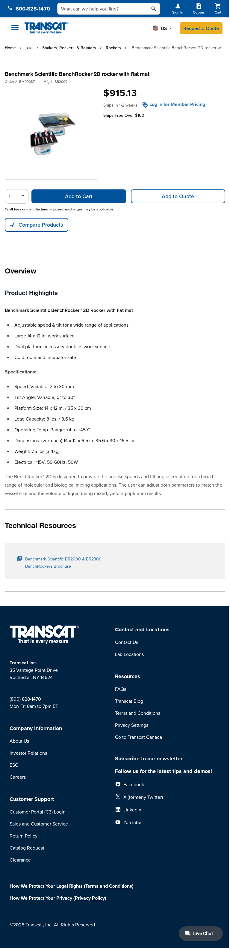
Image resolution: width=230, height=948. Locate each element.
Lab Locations (129, 654)
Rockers (113, 48)
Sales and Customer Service (39, 823)
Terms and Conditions (137, 713)
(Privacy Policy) (89, 898)
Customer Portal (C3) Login (38, 811)
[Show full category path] (29, 48)
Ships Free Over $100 (123, 115)
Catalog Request (27, 847)
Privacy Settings (131, 725)
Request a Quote (201, 28)
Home (10, 48)
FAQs (120, 689)
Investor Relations (28, 753)
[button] (162, 28)
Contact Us (126, 642)
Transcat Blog (129, 701)
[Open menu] (15, 27)
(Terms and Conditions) (109, 886)
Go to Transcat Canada (138, 737)
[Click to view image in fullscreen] (51, 133)
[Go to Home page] (47, 28)
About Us (19, 741)
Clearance (20, 859)
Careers (18, 777)
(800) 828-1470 (25, 699)
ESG (14, 765)
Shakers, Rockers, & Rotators (69, 48)
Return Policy (23, 835)
